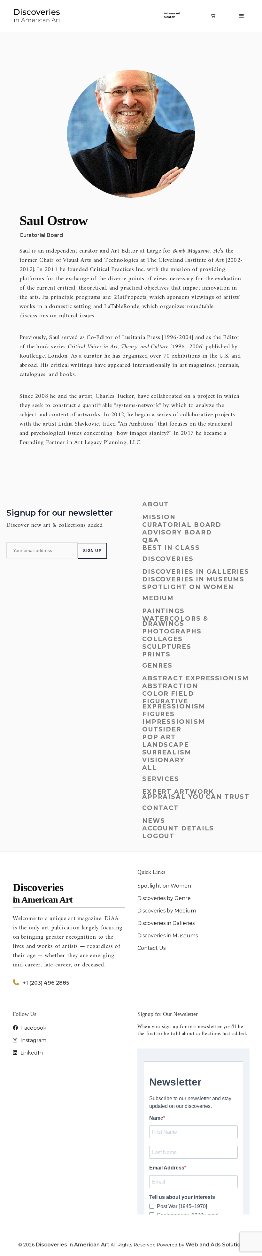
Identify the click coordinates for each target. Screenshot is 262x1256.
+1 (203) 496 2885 (46, 983)
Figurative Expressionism (173, 704)
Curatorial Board (41, 235)
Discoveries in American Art (73, 1245)
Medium (158, 598)
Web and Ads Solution (215, 1245)
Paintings (163, 611)
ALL (149, 767)
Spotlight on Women (188, 587)
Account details (178, 828)
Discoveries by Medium (166, 911)
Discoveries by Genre (164, 898)
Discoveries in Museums (193, 579)
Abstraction (170, 686)
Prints (156, 654)
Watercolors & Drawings (175, 621)
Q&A (150, 540)
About (155, 504)
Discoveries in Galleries (195, 571)
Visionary (163, 760)
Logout (158, 836)
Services (160, 779)
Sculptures (166, 646)
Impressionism (173, 721)
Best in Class (171, 547)
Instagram (32, 1040)
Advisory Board (177, 532)
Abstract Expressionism (195, 678)
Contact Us (151, 948)
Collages (162, 639)
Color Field (168, 693)
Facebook (33, 1028)
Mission (159, 517)
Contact (160, 808)
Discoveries (168, 559)
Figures (158, 714)
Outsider (161, 729)
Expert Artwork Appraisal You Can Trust (196, 794)
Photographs (172, 631)
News (153, 820)
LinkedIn (31, 1053)
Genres (157, 665)
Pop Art (159, 737)
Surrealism (166, 752)
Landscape (165, 744)
